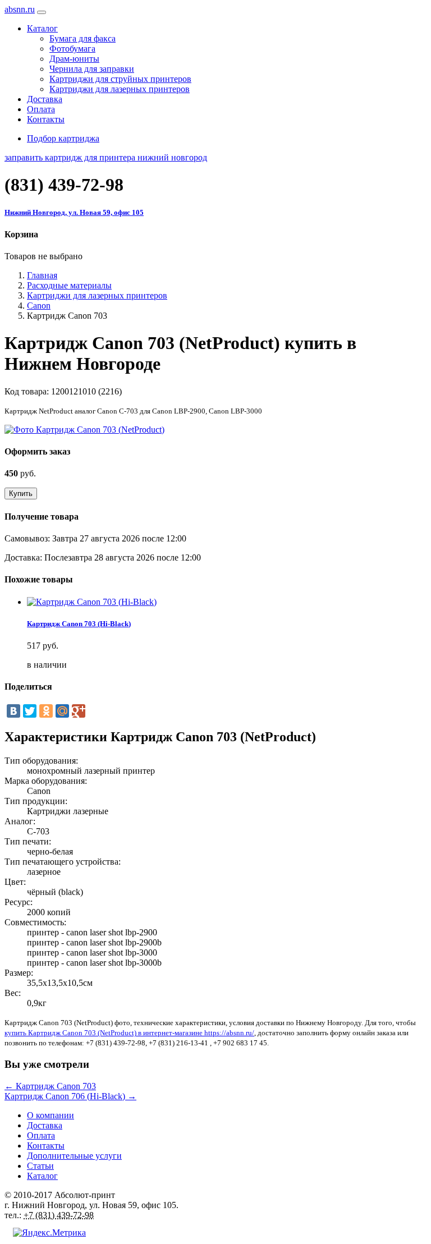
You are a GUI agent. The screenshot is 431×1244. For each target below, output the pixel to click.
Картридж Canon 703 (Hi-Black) (79, 623)
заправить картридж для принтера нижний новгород (105, 157)
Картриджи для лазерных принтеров (119, 89)
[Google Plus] (78, 711)
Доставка (44, 99)
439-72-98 (63, 185)
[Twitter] (29, 711)
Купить (21, 493)
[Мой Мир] (62, 711)
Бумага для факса (82, 38)
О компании (50, 1115)
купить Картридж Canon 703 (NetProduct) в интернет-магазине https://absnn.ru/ (129, 1033)
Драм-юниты (74, 58)
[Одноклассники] (46, 711)
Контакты (46, 119)
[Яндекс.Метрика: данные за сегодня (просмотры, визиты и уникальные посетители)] (49, 1233)
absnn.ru (19, 9)
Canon (39, 305)
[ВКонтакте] (13, 711)
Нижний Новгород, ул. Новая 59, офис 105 (74, 212)
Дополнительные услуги (74, 1155)
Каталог (42, 1176)
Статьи (40, 1165)
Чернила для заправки (91, 69)
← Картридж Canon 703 (50, 1086)
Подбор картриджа (63, 138)
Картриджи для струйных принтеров (120, 79)
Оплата (41, 109)
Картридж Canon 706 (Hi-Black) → (70, 1096)
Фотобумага (72, 48)
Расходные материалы (69, 285)
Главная (42, 275)
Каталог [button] (42, 28)
